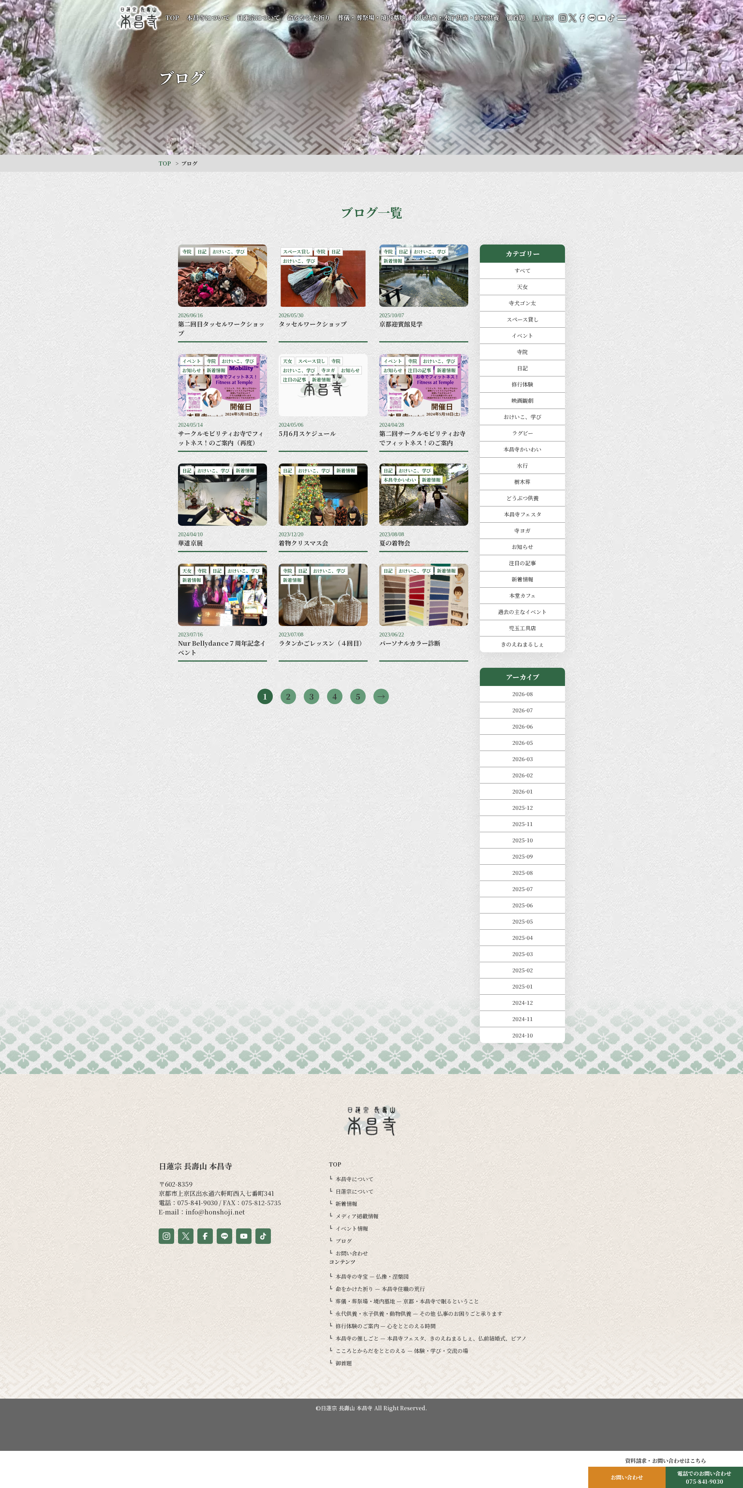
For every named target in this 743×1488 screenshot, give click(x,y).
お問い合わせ (352, 1253)
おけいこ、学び (522, 417)
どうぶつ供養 (522, 498)
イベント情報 (352, 1228)
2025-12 (522, 807)
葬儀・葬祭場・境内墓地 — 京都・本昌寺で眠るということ (407, 1301)
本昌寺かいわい (522, 449)
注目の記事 (522, 563)
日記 (522, 368)
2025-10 (522, 840)
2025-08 (522, 872)
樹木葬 (522, 482)
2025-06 (522, 905)
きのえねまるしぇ (522, 644)
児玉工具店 (522, 628)
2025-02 (522, 970)
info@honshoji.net (215, 1212)
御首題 (516, 17)
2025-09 (522, 856)
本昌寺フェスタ (522, 514)
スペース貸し (523, 319)
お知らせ (522, 547)
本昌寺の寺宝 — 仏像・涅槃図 (372, 1276)
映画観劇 (522, 400)
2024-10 (522, 1035)
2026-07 (522, 710)
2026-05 (522, 742)
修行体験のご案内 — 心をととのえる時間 (386, 1326)
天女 (522, 287)
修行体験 (522, 384)
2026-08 (522, 694)
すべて (522, 270)
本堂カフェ (522, 595)
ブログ (344, 1241)
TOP (172, 17)
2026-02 (522, 775)
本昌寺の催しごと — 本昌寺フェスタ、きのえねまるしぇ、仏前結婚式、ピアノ (431, 1338)
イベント (522, 335)
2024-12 (522, 1002)
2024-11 (522, 1019)
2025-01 (522, 986)
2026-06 (522, 726)
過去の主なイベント (522, 612)
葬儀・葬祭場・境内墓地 (371, 17)
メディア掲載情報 (357, 1216)
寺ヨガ (522, 530)
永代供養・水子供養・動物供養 (456, 17)
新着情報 (522, 579)
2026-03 (522, 759)
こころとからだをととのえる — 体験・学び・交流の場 (402, 1351)
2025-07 (522, 889)
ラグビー (522, 433)
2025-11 (522, 824)
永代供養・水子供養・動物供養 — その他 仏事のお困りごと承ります (419, 1313)
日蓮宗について (258, 17)
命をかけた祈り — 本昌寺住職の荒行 (380, 1289)
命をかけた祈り (308, 17)
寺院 (522, 352)
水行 (522, 465)
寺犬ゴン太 (522, 303)
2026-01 (522, 791)
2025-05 (522, 921)
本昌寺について (208, 17)
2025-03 (522, 954)
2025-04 (522, 937)
